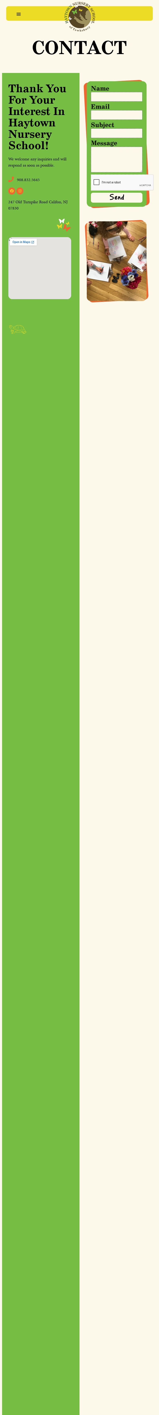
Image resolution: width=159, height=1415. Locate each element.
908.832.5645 (28, 180)
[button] (18, 14)
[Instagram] (19, 191)
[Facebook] (11, 191)
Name (100, 88)
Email (100, 107)
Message (104, 143)
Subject (102, 125)
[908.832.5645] (11, 179)
